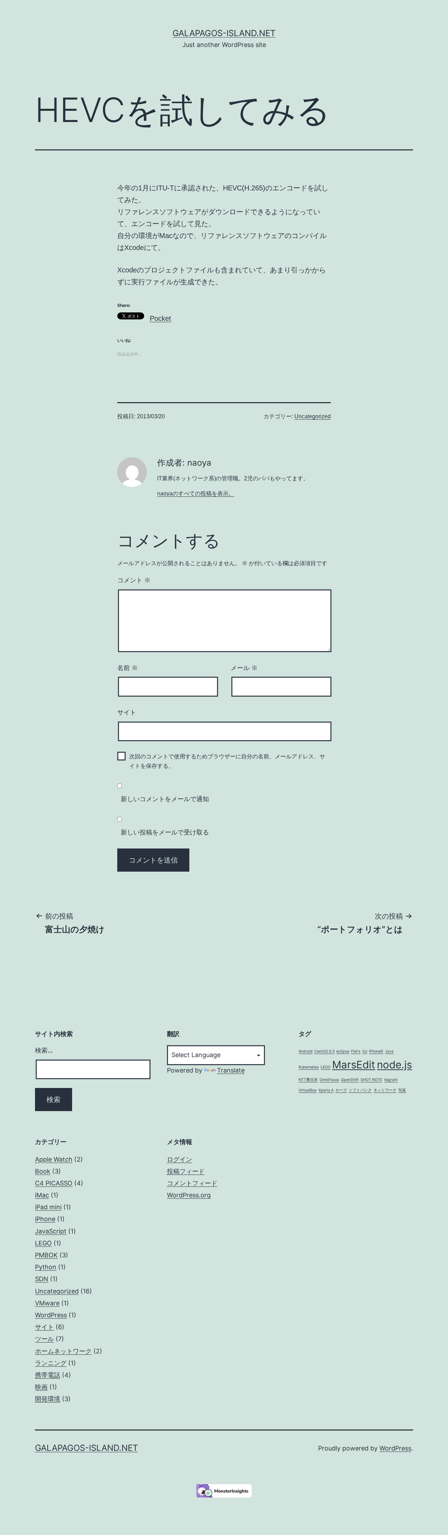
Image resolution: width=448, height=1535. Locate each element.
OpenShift (350, 1079)
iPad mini (48, 1207)
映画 (41, 1387)
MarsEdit (353, 1065)
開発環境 (47, 1398)
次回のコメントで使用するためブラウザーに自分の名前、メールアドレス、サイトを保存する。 (227, 761)
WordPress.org (189, 1195)
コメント (133, 580)
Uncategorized (312, 416)
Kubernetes (309, 1067)
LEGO (325, 1067)
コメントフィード (192, 1183)
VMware (47, 1303)
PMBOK (46, 1255)
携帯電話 (47, 1375)
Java (389, 1051)
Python (45, 1267)
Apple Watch (53, 1159)
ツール (44, 1339)
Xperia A (326, 1090)
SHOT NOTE (371, 1079)
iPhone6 (376, 1051)
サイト (126, 712)
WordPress (51, 1315)
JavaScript (50, 1231)
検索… (44, 1050)
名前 (127, 667)
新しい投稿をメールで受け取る (165, 832)
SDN (41, 1279)
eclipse (342, 1051)
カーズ (341, 1090)
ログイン (179, 1159)
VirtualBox (308, 1090)
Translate (231, 1070)
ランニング (50, 1363)
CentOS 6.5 (324, 1051)
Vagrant (391, 1079)
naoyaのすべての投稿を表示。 (195, 493)
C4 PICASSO (53, 1183)
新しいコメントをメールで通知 (165, 799)
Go (364, 1051)
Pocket (160, 318)
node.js (394, 1065)
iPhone (45, 1219)
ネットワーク (385, 1090)
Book (42, 1171)
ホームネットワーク (63, 1351)
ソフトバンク (360, 1090)
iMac (42, 1195)
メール (244, 667)
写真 (402, 1090)
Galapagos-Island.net (224, 33)
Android (306, 1051)
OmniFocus (329, 1079)
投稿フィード (186, 1171)
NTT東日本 (308, 1079)
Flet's (355, 1051)
